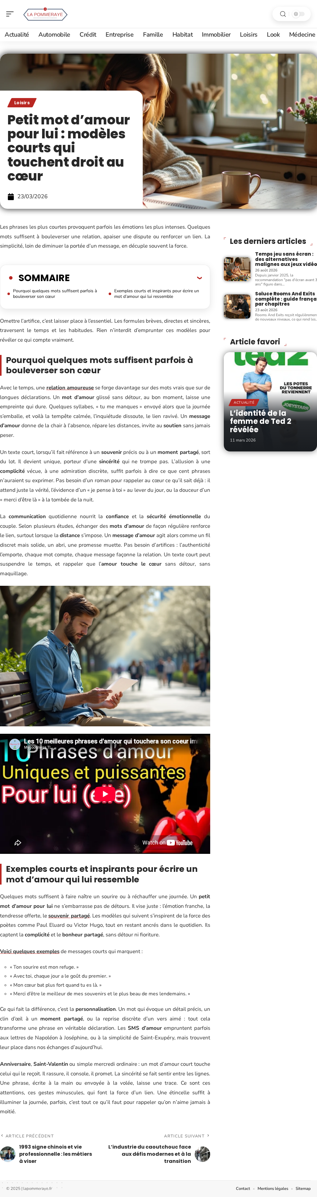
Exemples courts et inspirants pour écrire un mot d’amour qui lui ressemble (156, 293)
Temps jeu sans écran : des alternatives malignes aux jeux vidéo (286, 259)
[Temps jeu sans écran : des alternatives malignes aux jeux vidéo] (237, 269)
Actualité (244, 402)
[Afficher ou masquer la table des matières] (136, 277)
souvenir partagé (68, 915)
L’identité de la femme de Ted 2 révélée (260, 421)
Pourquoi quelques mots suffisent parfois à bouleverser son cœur (55, 293)
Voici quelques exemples (29, 951)
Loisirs (22, 103)
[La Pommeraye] (44, 14)
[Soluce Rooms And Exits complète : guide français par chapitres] (237, 306)
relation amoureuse (70, 387)
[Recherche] (283, 14)
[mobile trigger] (11, 14)
